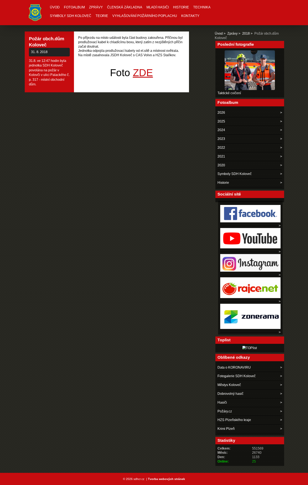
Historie (181, 7)
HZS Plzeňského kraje (234, 420)
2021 (221, 156)
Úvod (55, 7)
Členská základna (124, 7)
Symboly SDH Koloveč (70, 16)
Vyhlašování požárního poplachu (144, 16)
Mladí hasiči (157, 7)
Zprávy (96, 7)
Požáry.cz (224, 411)
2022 (221, 147)
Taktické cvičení (229, 93)
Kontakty (190, 16)
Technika (202, 7)
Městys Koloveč (229, 385)
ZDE (143, 72)
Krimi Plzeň (226, 428)
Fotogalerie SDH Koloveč (236, 376)
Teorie (102, 16)
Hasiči (222, 402)
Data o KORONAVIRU (234, 367)
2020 (221, 165)
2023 (221, 139)
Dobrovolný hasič (230, 393)
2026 (221, 112)
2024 (221, 130)
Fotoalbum (74, 7)
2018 (246, 33)
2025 (221, 121)
